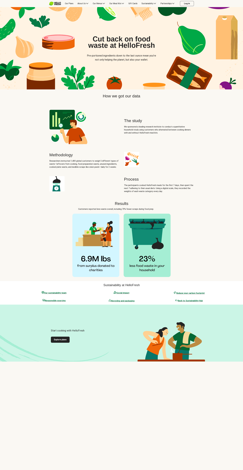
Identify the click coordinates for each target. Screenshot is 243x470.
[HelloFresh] (55, 3)
